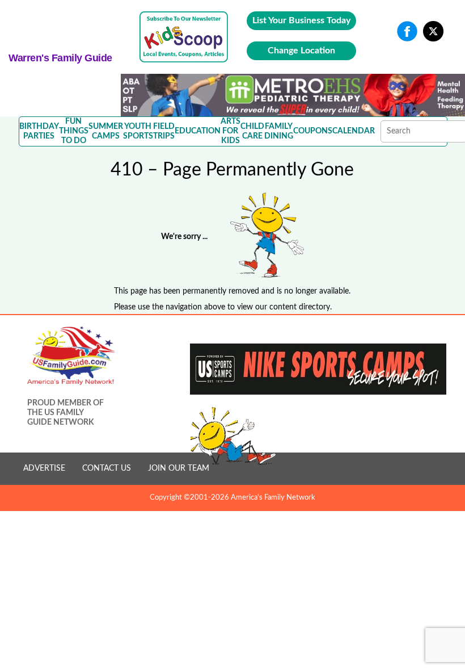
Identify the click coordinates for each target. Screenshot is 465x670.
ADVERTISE (44, 468)
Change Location (301, 50)
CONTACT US (106, 468)
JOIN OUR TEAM (178, 468)
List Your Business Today (301, 20)
